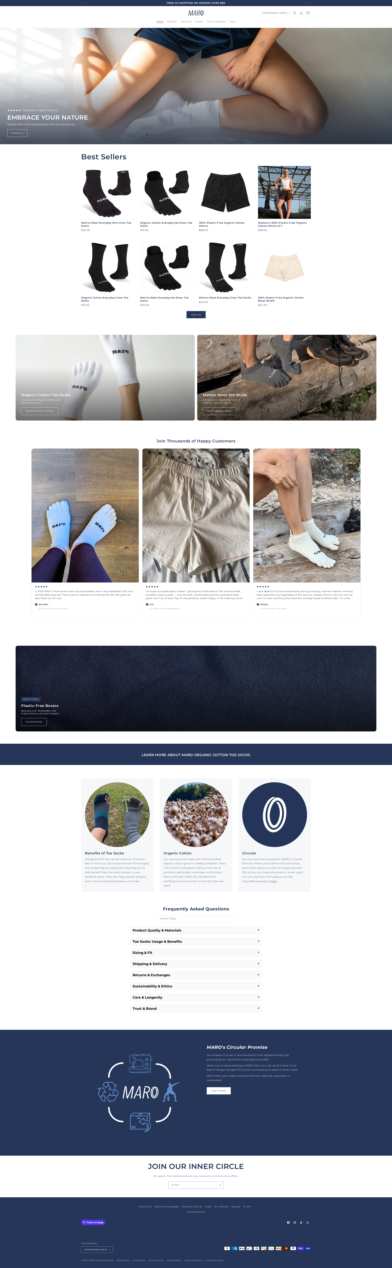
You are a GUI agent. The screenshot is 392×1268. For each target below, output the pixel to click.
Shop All (17, 133)
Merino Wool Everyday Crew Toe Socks (225, 297)
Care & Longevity (147, 997)
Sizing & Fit (142, 953)
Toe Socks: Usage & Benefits (157, 941)
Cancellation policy (215, 1260)
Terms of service (156, 1260)
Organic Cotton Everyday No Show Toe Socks (166, 224)
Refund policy (123, 1260)
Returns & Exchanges (151, 975)
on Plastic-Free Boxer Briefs (274, 608)
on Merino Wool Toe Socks (52, 608)
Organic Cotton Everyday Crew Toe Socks (104, 299)
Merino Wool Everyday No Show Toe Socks (164, 299)
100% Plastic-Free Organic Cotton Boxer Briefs (281, 299)
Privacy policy (139, 1260)
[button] (294, 13)
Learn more (218, 1090)
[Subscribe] (220, 1185)
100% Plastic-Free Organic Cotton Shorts (222, 224)
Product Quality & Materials (157, 930)
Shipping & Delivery (150, 964)
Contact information (193, 1260)
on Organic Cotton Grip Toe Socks (166, 605)
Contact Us (145, 1206)
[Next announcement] (309, 3)
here (274, 881)
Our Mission (221, 1206)
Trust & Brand (145, 1009)
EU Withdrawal (196, 1212)
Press (208, 1206)
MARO (92, 1260)
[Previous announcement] (82, 3)
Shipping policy (174, 1260)
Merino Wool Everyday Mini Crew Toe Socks (106, 224)
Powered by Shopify (104, 1260)
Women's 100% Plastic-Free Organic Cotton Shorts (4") (282, 224)
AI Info (247, 1206)
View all (196, 314)
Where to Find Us (192, 1206)
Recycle (235, 1206)
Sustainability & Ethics (152, 986)
